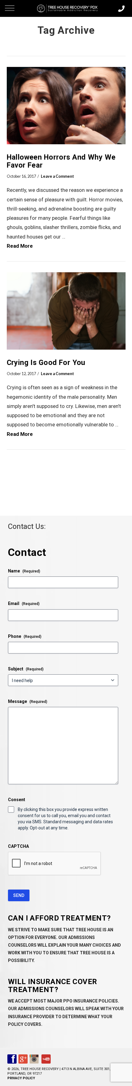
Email (24, 603)
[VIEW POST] (66, 105)
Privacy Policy (21, 1078)
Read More (20, 246)
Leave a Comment (57, 176)
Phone (24, 636)
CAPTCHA (18, 846)
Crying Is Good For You (46, 362)
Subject (26, 668)
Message (27, 701)
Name (24, 570)
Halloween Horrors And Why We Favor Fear (61, 161)
